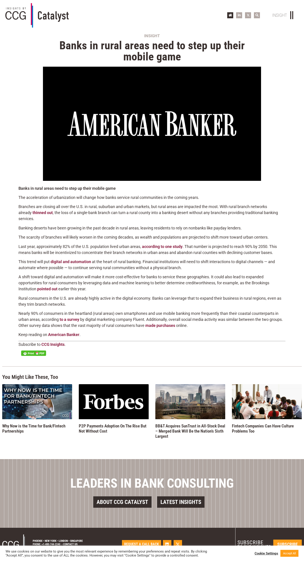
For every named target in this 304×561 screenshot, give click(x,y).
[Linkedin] (167, 544)
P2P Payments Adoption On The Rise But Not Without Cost (112, 428)
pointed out (47, 289)
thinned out (42, 212)
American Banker (63, 334)
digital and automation (71, 261)
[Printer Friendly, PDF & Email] (33, 353)
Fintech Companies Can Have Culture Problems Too (263, 428)
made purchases (160, 325)
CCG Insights (53, 344)
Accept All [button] (289, 553)
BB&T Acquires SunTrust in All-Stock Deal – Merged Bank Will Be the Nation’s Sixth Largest (190, 431)
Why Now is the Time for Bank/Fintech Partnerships (33, 428)
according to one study (162, 246)
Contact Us (70, 544)
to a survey (69, 319)
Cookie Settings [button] (266, 553)
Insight (152, 35)
